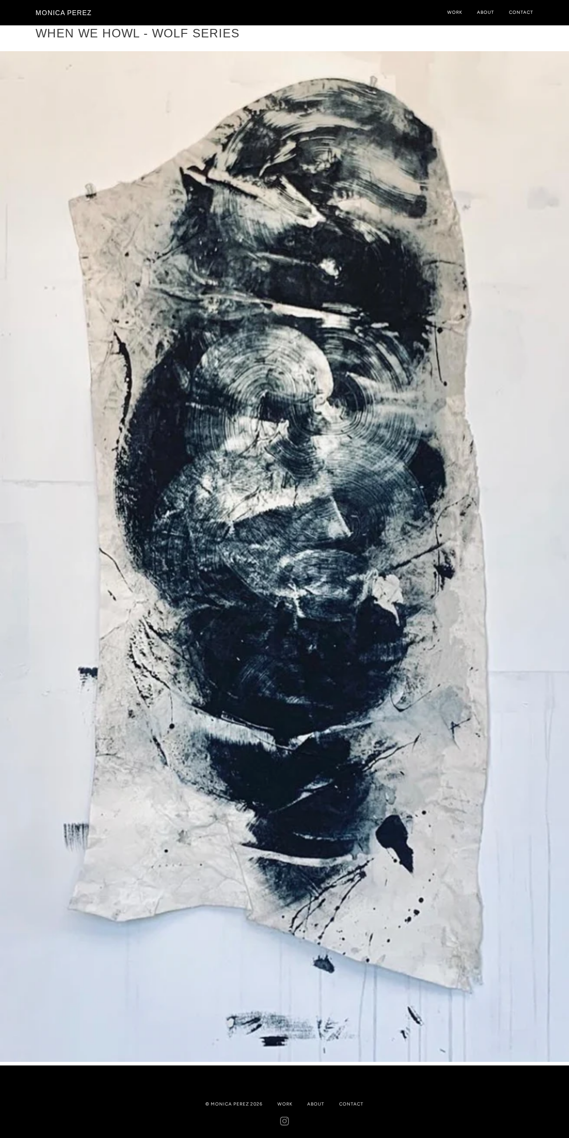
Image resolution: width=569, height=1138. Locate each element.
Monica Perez (64, 12)
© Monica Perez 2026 (234, 1104)
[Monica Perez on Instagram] (284, 1123)
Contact (521, 12)
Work (454, 12)
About (485, 12)
